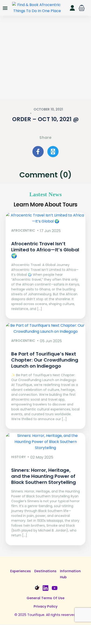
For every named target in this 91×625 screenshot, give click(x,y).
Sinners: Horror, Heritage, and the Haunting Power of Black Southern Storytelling (43, 476)
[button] (82, 8)
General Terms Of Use (45, 598)
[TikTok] (36, 587)
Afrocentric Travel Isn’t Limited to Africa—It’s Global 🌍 (45, 249)
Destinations (45, 571)
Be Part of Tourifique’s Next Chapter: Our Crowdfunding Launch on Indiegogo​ (44, 360)
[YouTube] (54, 587)
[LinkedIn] (45, 587)
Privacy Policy (45, 606)
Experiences (20, 571)
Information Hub (70, 574)
